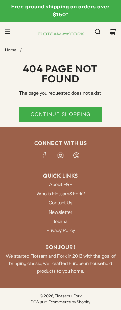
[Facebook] (44, 155)
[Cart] (112, 31)
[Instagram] (60, 155)
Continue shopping (60, 114)
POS (35, 301)
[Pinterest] (76, 155)
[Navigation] (7, 31)
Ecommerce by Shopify (69, 301)
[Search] (97, 31)
